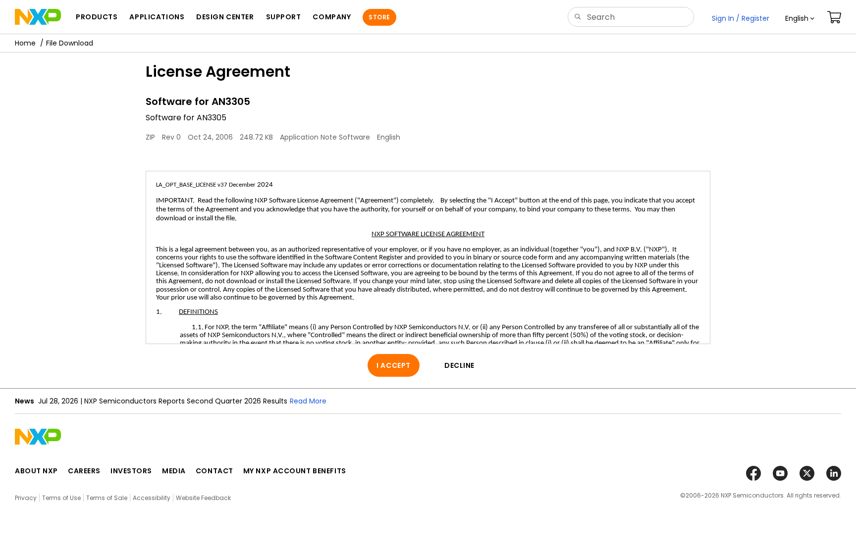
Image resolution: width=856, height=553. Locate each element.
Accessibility (151, 498)
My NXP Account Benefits (294, 471)
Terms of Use (61, 498)
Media (174, 471)
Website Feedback (203, 498)
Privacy (26, 498)
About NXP (36, 471)
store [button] (379, 17)
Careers (84, 471)
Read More (308, 401)
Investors (131, 471)
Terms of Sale (106, 498)
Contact (214, 471)
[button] (799, 18)
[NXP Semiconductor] (38, 16)
